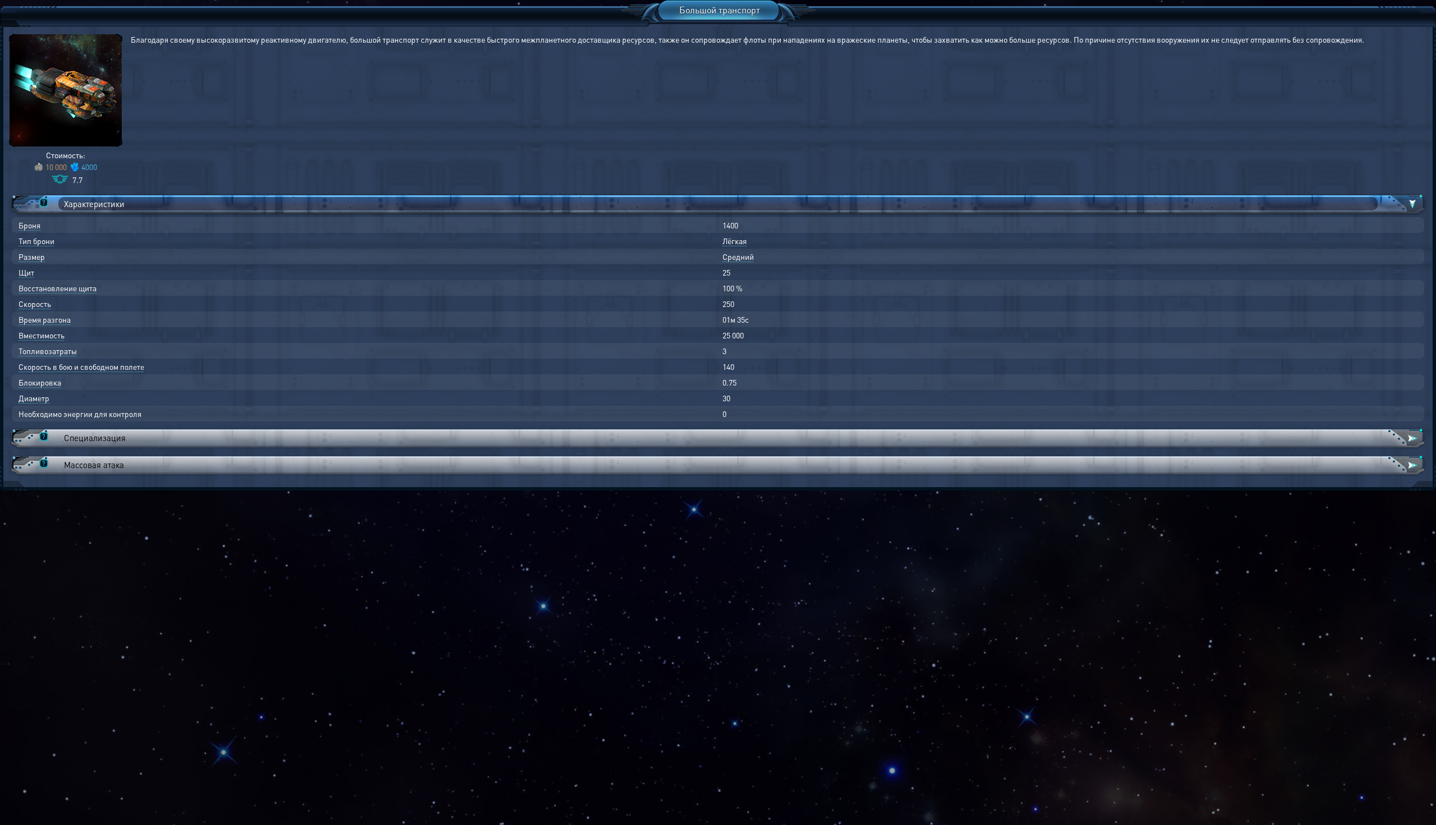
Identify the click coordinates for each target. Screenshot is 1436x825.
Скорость (35, 304)
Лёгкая (734, 241)
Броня (29, 225)
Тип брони (36, 241)
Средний (738, 256)
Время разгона (45, 319)
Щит (26, 272)
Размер (32, 256)
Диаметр (34, 398)
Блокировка (40, 382)
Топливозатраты (48, 351)
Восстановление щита (57, 288)
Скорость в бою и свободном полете (81, 366)
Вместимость (42, 335)
